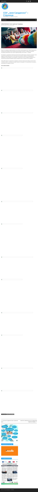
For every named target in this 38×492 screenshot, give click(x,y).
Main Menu (4, 19)
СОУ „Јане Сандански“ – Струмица (15, 13)
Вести (8, 414)
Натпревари (12, 414)
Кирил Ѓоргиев (12, 25)
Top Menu (4, 1)
